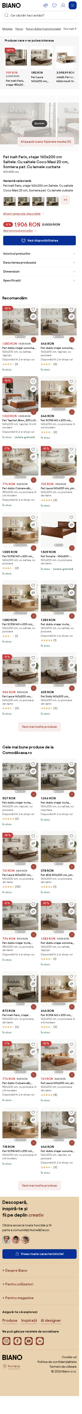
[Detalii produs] (33, 340)
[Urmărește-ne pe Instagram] (6, 1341)
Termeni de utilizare (63, 1366)
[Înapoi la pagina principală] (11, 5)
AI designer (51, 1320)
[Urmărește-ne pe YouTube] (29, 1341)
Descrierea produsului (19, 262)
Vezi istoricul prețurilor (18, 230)
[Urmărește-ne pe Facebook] (17, 1341)
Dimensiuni (11, 271)
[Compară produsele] (46, 5)
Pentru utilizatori (19, 1284)
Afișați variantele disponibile (22, 213)
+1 (65, 200)
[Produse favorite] (54, 5)
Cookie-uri (69, 1357)
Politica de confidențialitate (57, 1362)
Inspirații (29, 1320)
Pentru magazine (19, 1298)
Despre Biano (16, 1270)
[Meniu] (73, 5)
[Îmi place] (33, 309)
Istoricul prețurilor (16, 253)
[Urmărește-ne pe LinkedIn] (40, 1341)
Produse (9, 1320)
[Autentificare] (63, 5)
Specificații (12, 280)
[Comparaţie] (33, 316)
